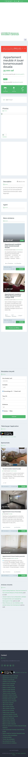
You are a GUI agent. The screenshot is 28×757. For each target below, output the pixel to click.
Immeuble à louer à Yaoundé (9, 700)
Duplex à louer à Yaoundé (9, 683)
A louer (21, 240)
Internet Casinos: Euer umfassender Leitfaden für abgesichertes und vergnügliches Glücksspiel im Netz (14, 599)
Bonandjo (10, 513)
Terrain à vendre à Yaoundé (9, 693)
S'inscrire (21, 1)
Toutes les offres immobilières (10, 735)
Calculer (14, 416)
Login (16, 1)
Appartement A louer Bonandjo (12, 511)
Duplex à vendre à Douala (9, 687)
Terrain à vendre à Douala (9, 691)
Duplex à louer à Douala (8, 685)
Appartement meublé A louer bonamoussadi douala (13, 245)
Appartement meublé (17, 82)
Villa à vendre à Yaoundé (9, 708)
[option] (14, 123)
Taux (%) (4, 396)
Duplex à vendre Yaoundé (9, 689)
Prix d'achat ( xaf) (7, 378)
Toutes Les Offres (14, 328)
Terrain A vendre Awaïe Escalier (12, 469)
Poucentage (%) (8, 391)
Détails (21, 269)
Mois (11, 411)
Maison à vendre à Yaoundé (9, 723)
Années (6, 411)
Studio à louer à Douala (8, 710)
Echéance (5, 404)
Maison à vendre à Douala (9, 722)
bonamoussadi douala (21, 74)
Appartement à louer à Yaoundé (10, 675)
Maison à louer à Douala (8, 718)
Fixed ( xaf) (18, 391)
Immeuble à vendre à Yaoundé (10, 697)
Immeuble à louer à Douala (9, 698)
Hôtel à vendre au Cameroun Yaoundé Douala (14, 733)
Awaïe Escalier (13, 471)
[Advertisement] (14, 16)
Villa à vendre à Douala (8, 706)
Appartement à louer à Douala (10, 677)
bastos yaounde (14, 558)
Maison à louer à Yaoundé (9, 720)
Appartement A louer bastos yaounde (14, 556)
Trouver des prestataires (9, 739)
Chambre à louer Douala (8, 679)
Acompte (4, 384)
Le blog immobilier (7, 737)
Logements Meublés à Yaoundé (10, 716)
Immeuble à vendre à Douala (10, 695)
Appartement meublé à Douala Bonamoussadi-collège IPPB (13, 295)
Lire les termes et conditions (10, 743)
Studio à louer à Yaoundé (9, 712)
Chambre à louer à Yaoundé (9, 681)
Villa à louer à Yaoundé (8, 702)
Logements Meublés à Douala (10, 714)
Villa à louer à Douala (8, 704)
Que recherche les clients (9, 741)
